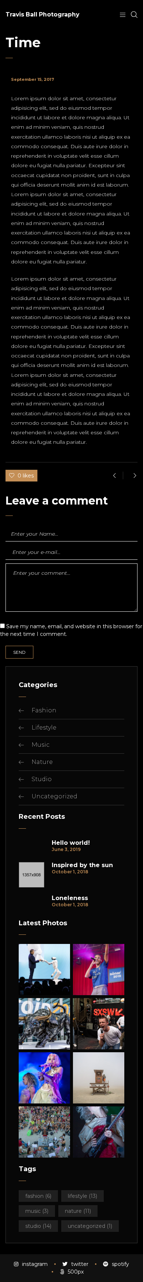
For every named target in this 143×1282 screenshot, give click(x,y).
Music (41, 744)
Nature (42, 761)
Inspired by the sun (82, 865)
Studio (42, 779)
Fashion (44, 710)
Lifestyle (44, 727)
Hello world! (71, 843)
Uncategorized (54, 796)
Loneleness (70, 898)
